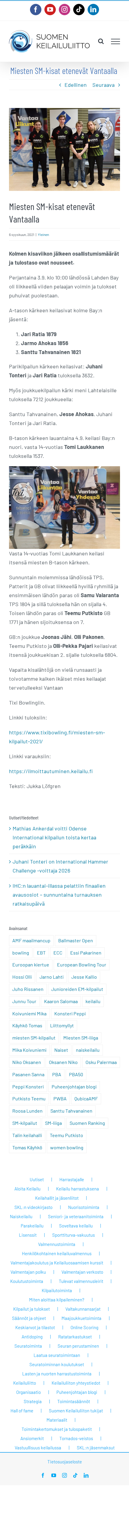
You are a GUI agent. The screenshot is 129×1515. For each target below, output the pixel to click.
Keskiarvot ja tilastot (35, 1327)
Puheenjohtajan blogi (74, 1086)
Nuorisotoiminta (83, 1207)
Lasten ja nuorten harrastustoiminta (57, 1373)
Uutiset (37, 1179)
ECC (57, 952)
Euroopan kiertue (30, 964)
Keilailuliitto (24, 1383)
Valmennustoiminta (56, 1244)
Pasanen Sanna (28, 1074)
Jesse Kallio (84, 977)
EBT (41, 952)
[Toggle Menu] (115, 41)
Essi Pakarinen (85, 952)
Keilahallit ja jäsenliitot (57, 1198)
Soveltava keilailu (76, 1225)
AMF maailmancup (31, 940)
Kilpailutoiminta (57, 1290)
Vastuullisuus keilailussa (38, 1447)
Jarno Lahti (52, 977)
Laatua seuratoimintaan (57, 1355)
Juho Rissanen (28, 989)
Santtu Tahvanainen (71, 1111)
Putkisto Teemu (29, 1098)
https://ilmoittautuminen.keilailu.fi (51, 771)
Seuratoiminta (28, 1346)
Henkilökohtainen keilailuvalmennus (57, 1253)
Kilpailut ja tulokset (31, 1309)
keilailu (93, 1001)
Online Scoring (84, 1327)
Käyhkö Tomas (27, 1025)
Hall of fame (21, 1410)
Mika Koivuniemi (29, 1050)
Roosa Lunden (27, 1111)
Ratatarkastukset (75, 1336)
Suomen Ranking (87, 1123)
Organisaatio (28, 1392)
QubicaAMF (86, 1098)
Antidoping (32, 1336)
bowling (20, 952)
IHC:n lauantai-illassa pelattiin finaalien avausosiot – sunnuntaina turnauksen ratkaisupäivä (59, 894)
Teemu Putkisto (66, 1135)
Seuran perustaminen (78, 1346)
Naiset (61, 1050)
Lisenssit (28, 1235)
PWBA (60, 1098)
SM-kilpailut (24, 1123)
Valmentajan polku (28, 1272)
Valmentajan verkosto (82, 1272)
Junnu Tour (24, 1001)
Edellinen (75, 84)
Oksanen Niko (63, 1062)
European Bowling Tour (81, 964)
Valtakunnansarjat (82, 1309)
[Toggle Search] (101, 41)
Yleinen (43, 234)
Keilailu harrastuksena (77, 1188)
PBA (56, 1074)
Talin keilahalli (27, 1135)
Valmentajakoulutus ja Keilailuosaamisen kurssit (56, 1262)
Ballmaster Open (75, 940)
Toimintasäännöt (73, 1401)
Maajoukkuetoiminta (81, 1318)
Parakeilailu (32, 1225)
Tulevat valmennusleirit (81, 1281)
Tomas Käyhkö (27, 1147)
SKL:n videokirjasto (33, 1207)
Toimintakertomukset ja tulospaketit (57, 1429)
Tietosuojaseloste (64, 1461)
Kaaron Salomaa (61, 1001)
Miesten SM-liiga (80, 1037)
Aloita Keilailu (27, 1188)
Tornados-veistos (76, 1438)
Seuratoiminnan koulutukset (56, 1364)
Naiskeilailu (21, 1216)
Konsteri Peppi (70, 1013)
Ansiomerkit (32, 1438)
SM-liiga (53, 1123)
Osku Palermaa (101, 1062)
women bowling (66, 1147)
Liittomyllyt (62, 1025)
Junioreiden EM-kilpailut (77, 989)
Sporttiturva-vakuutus (73, 1235)
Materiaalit (56, 1420)
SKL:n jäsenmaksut (96, 1447)
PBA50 (76, 1074)
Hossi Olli (22, 977)
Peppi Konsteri (28, 1086)
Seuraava (103, 84)
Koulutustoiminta (26, 1281)
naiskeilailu (88, 1050)
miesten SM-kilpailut (34, 1037)
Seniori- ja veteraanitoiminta (76, 1216)
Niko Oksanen (26, 1062)
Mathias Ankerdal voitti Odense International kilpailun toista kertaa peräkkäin (54, 837)
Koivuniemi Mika (29, 1013)
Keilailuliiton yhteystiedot (76, 1383)
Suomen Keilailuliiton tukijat (76, 1410)
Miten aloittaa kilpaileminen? (56, 1299)
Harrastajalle (71, 1179)
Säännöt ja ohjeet (29, 1318)
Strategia (33, 1401)
